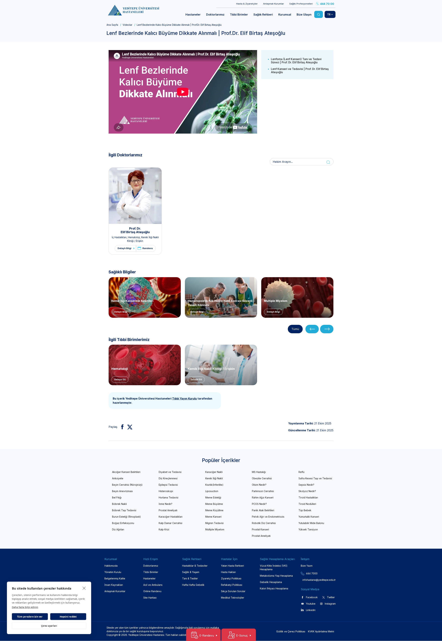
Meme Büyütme (214, 503)
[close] (84, 588)
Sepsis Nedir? (306, 484)
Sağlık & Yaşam (190, 572)
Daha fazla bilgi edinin (25, 607)
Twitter (331, 597)
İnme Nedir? (165, 503)
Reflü (301, 471)
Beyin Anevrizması (122, 491)
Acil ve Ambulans (152, 584)
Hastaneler (149, 578)
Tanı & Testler (190, 578)
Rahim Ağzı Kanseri (262, 497)
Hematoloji (134, 237)
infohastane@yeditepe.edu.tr (310, 579)
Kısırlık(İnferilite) (214, 484)
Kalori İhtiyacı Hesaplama (274, 588)
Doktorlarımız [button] (215, 14)
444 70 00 (327, 4)
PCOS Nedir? (259, 503)
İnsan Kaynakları (113, 584)
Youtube (310, 603)
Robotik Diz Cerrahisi (264, 523)
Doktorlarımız (150, 565)
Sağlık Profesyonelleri (301, 3)
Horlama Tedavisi (168, 497)
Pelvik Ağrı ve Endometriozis (268, 516)
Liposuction (211, 491)
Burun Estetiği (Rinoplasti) (126, 516)
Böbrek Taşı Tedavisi (124, 510)
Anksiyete (117, 478)
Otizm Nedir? (259, 484)
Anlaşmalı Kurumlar (273, 3)
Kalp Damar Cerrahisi (170, 523)
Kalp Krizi (164, 529)
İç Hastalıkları (119, 237)
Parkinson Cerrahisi (263, 491)
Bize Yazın (307, 565)
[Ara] (318, 14)
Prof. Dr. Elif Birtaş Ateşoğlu (135, 230)
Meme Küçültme (214, 510)
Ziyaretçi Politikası (231, 578)
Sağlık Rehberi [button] (263, 14)
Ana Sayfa (112, 24)
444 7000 (312, 573)
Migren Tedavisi (214, 523)
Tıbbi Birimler (150, 572)
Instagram (330, 603)
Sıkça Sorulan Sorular (233, 591)
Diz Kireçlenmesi (168, 478)
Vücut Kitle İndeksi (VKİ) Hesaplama (273, 567)
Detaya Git (120, 379)
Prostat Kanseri (260, 529)
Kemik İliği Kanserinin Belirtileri (132, 301)
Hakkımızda (111, 565)
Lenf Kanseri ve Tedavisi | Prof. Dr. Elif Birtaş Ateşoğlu (300, 70)
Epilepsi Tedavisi (168, 484)
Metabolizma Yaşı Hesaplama (276, 575)
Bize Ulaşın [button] (304, 14)
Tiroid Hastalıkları (308, 497)
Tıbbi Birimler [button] (239, 14)
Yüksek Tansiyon (308, 529)
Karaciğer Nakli (214, 471)
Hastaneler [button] (193, 14)
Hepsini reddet (68, 616)
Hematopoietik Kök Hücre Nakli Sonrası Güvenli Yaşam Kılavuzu (220, 302)
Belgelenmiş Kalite (114, 578)
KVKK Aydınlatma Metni (321, 631)
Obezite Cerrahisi (262, 478)
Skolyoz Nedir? (307, 491)
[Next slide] (326, 329)
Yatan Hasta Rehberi (232, 565)
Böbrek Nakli (119, 503)
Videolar (127, 24)
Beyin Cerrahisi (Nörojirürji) (127, 484)
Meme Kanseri (213, 516)
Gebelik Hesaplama (271, 582)
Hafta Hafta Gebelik (193, 584)
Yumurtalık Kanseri (309, 516)
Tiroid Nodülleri (307, 503)
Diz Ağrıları (118, 529)
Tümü (295, 329)
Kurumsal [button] (284, 14)
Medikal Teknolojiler (232, 597)
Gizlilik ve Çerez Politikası (290, 631)
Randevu (147, 248)
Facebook (312, 597)
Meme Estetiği (213, 497)
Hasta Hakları (228, 572)
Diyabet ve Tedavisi (170, 471)
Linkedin (310, 610)
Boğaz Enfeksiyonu (123, 523)
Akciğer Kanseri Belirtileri (126, 471)
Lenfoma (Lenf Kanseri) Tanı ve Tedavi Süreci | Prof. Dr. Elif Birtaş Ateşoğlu (296, 60)
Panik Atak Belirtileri (263, 510)
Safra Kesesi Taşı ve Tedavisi (315, 478)
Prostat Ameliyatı (168, 510)
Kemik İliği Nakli (214, 478)
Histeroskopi (166, 491)
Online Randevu (152, 591)
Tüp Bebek (305, 510)
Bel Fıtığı (117, 497)
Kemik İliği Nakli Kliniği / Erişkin (211, 369)
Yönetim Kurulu (112, 572)
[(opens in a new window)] (121, 426)
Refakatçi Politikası (231, 584)
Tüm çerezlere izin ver (29, 616)
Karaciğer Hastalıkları (170, 516)
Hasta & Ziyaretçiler (247, 3)
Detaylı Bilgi (124, 248)
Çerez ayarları (49, 625)
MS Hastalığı (259, 471)
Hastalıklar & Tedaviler (195, 565)
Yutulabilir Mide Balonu (311, 523)
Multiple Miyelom (275, 301)
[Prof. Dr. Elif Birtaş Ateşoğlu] (135, 196)
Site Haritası (150, 597)
